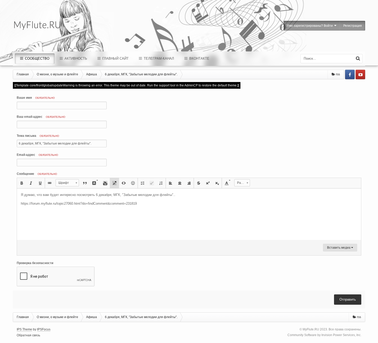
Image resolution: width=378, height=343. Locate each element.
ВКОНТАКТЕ (198, 58)
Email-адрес (37, 155)
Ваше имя (36, 98)
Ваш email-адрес (41, 117)
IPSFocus (43, 329)
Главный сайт (115, 58)
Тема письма (38, 136)
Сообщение (37, 174)
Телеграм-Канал (158, 58)
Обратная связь (28, 335)
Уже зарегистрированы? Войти (310, 26)
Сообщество (36, 58)
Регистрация (352, 26)
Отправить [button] (347, 299)
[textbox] (189, 214)
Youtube (360, 74)
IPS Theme (24, 329)
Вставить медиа (339, 247)
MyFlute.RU (311, 329)
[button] (21, 183)
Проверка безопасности (35, 263)
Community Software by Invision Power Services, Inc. (324, 335)
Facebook (350, 74)
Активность (75, 58)
